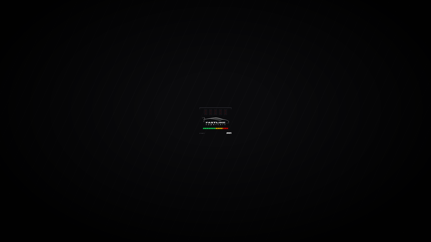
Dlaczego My (183, 8)
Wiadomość (206, 88)
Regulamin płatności (264, 145)
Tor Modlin (227, 145)
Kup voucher (252, 8)
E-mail (243, 67)
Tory (203, 8)
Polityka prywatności (264, 148)
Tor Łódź (226, 160)
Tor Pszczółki (228, 152)
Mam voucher (274, 8)
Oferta (195, 8)
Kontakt (222, 8)
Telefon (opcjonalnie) (212, 78)
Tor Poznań (227, 156)
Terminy (212, 8)
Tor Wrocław (228, 148)
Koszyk (258, 152)
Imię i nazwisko (208, 67)
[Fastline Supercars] (154, 8)
